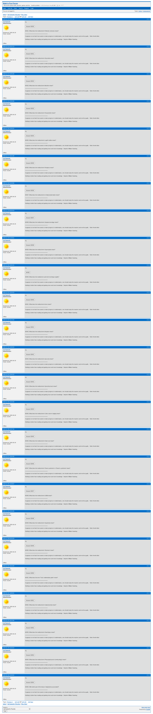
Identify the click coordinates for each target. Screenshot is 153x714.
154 (29, 16)
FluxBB (148, 709)
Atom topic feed (146, 707)
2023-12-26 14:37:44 (8, 429)
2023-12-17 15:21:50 (8, 155)
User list (10, 8)
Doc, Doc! (24, 14)
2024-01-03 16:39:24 (8, 647)
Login (32, 8)
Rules (15, 8)
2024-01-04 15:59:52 (8, 675)
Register (26, 8)
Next (31, 16)
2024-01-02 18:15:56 (8, 620)
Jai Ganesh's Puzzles (14, 14)
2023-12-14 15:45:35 (8, 73)
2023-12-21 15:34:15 (8, 292)
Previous (9, 16)
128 (23, 16)
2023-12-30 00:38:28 (8, 538)
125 (16, 16)
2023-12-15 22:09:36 (8, 101)
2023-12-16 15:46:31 (8, 128)
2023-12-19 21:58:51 (8, 237)
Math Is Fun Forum (10, 3)
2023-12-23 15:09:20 (8, 347)
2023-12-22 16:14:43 (8, 319)
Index (4, 8)
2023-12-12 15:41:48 (8, 19)
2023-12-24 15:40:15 (8, 374)
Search (21, 8)
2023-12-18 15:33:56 (8, 183)
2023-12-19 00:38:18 (8, 210)
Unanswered (146, 11)
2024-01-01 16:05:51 (8, 593)
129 (25, 16)
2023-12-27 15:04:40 (8, 456)
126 (18, 16)
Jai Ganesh (6, 22)
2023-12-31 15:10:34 (8, 565)
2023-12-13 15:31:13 (8, 46)
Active (140, 11)
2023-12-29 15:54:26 (8, 511)
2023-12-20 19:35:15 (8, 265)
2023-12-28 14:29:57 (8, 483)
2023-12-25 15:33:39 (8, 401)
